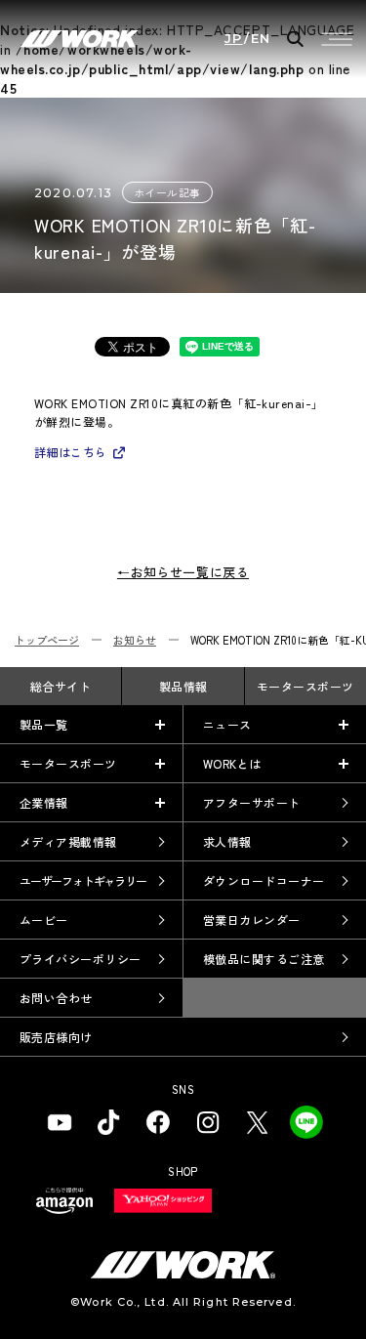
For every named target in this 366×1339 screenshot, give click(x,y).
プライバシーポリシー (81, 958)
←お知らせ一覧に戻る (183, 572)
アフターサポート (252, 802)
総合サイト (60, 686)
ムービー (44, 919)
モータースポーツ (305, 686)
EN (261, 38)
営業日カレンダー (252, 919)
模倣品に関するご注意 (264, 958)
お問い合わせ (56, 997)
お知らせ (134, 640)
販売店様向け (56, 1036)
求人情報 (227, 841)
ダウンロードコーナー (264, 880)
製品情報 (183, 686)
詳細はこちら (70, 451)
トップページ (47, 640)
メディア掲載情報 (68, 841)
